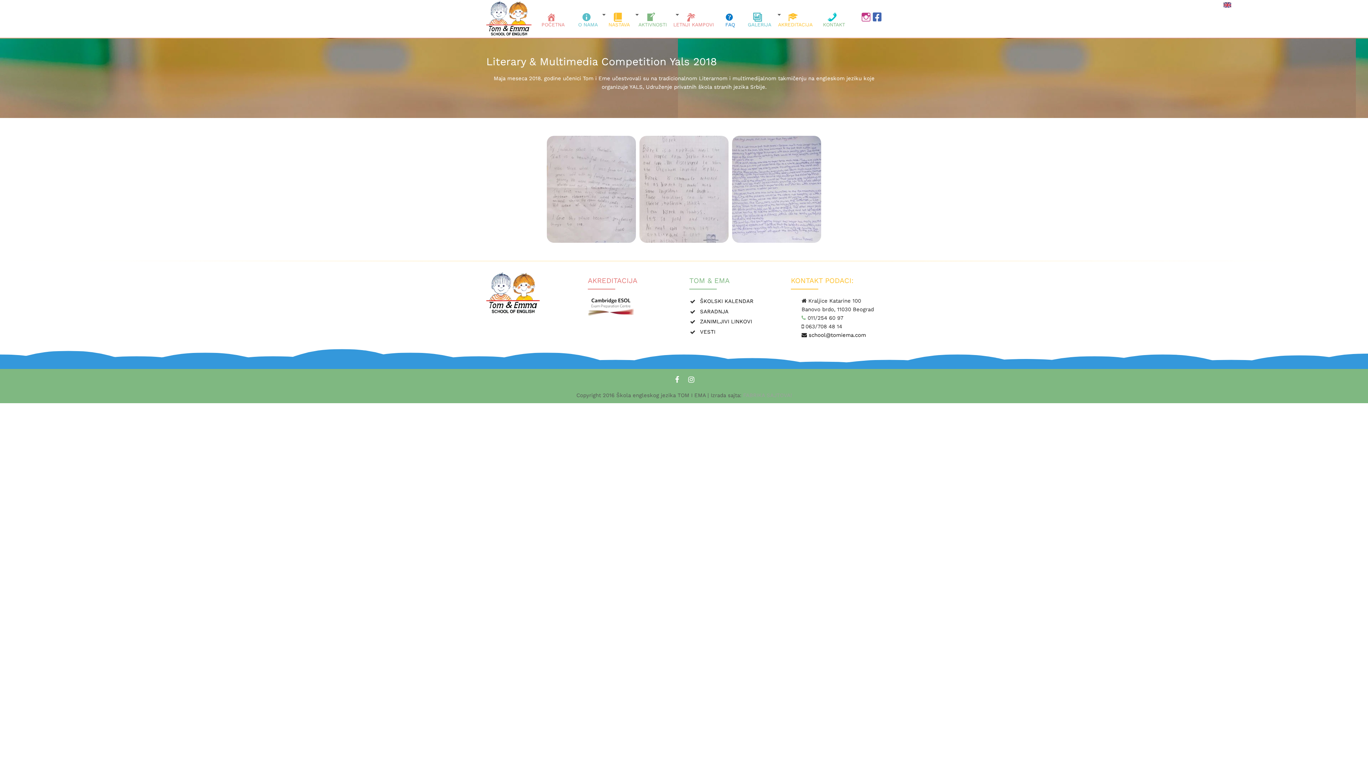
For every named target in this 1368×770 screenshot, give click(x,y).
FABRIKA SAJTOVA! (766, 395)
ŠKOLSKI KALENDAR (726, 301)
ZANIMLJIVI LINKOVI (726, 321)
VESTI (707, 332)
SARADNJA (714, 311)
